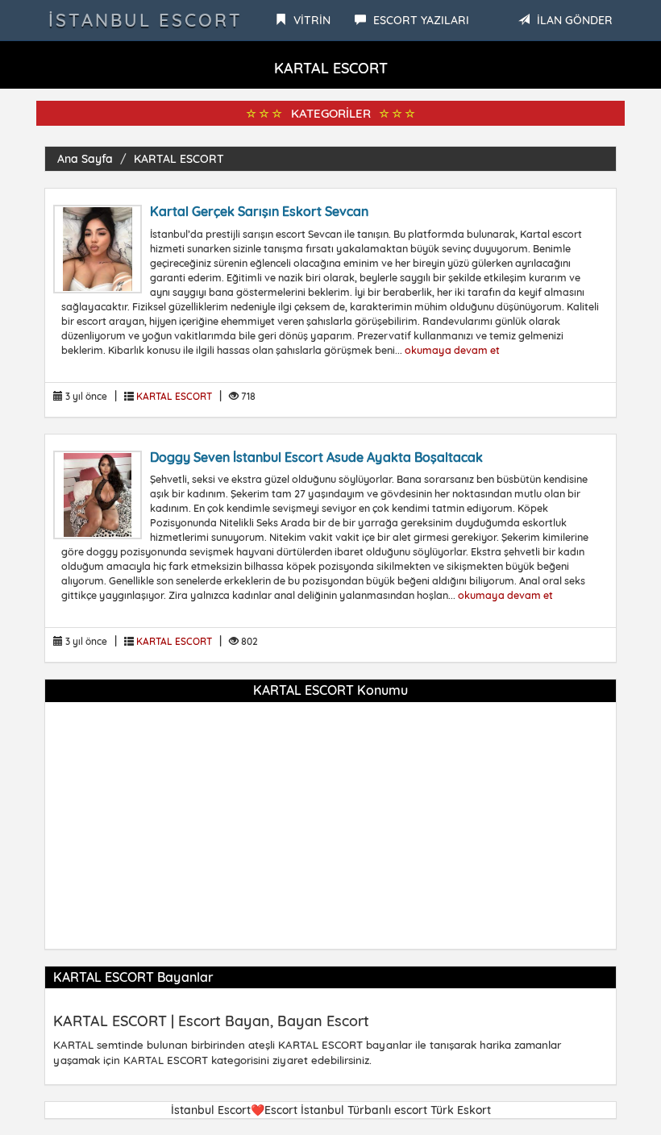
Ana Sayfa (85, 159)
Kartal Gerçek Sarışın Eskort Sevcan (259, 211)
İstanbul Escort (145, 20)
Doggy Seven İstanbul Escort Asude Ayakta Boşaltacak (316, 457)
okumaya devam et (452, 349)
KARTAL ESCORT (179, 159)
